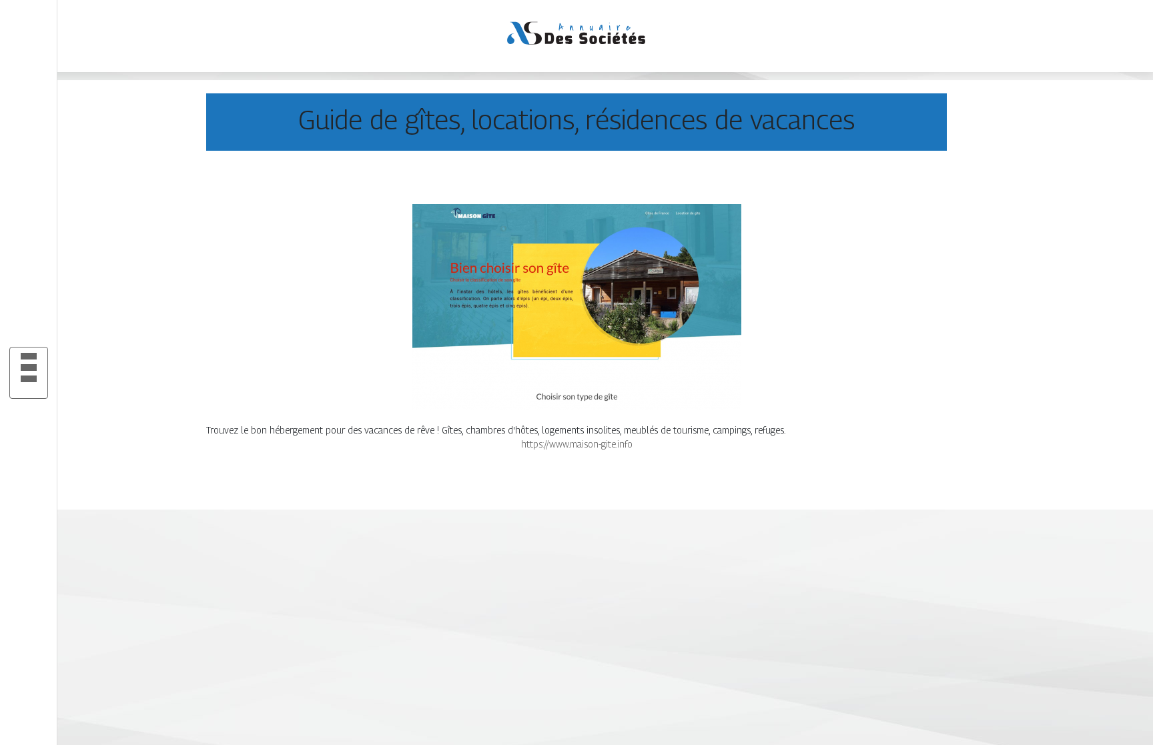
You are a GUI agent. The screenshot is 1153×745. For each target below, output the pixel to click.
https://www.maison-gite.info (577, 444)
